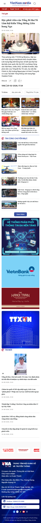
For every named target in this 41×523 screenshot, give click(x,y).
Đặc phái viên (16, 92)
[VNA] (14, 512)
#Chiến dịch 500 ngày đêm (31, 9)
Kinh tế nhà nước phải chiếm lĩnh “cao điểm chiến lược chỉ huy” (28, 112)
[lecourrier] (8, 450)
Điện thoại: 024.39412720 (16, 507)
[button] (19, 346)
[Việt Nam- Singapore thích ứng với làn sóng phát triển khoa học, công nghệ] (9, 193)
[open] (5, 3)
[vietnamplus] (23, 450)
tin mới (8, 350)
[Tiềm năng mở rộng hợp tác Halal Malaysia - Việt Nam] (9, 157)
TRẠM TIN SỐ (14, 9)
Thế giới (5, 14)
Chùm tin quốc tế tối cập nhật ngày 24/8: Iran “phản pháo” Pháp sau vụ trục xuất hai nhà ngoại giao (20, 391)
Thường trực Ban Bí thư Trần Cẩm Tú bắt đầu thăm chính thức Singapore (28, 180)
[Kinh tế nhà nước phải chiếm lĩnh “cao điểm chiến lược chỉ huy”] (30, 103)
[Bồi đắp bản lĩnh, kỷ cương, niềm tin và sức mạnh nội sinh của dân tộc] (30, 121)
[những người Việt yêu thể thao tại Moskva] (9, 205)
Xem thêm (20, 214)
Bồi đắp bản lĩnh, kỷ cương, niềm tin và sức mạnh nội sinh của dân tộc (29, 131)
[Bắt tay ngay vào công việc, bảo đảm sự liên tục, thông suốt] (11, 121)
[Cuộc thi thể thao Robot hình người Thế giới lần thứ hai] (9, 146)
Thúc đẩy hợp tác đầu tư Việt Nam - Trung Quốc (27, 167)
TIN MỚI (4, 9)
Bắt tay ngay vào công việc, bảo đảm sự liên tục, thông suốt (10, 130)
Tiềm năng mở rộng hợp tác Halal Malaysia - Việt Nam (27, 155)
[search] (36, 3)
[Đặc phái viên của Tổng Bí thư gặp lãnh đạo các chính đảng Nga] (11, 103)
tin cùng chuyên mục (16, 138)
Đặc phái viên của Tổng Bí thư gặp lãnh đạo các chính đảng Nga (11, 112)
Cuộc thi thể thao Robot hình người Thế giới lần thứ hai (27, 144)
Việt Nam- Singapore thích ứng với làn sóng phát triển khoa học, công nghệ (28, 192)
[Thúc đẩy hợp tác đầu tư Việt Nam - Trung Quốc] (9, 169)
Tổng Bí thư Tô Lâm (32, 92)
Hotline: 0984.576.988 (15, 501)
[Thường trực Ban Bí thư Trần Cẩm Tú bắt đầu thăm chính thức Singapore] (9, 181)
